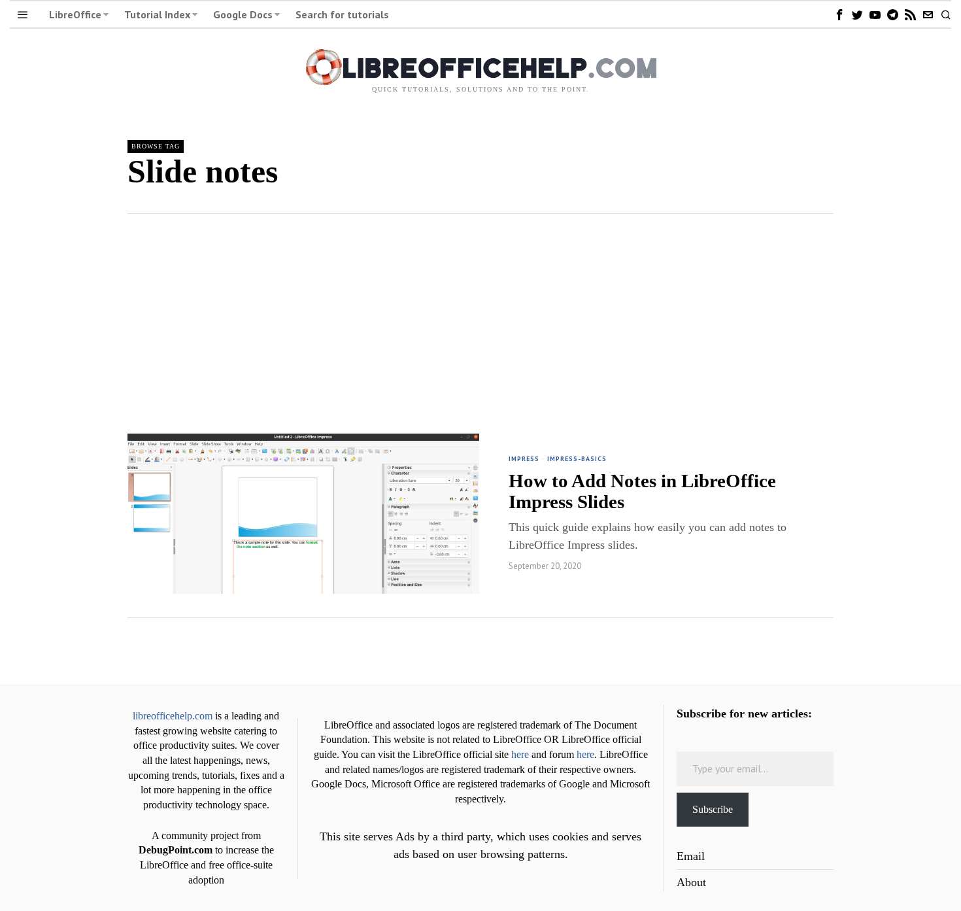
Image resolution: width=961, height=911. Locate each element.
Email (691, 856)
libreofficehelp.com (172, 716)
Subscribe (712, 809)
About (691, 882)
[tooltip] (839, 14)
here (520, 755)
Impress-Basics (577, 459)
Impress (524, 459)
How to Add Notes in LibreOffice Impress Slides (642, 491)
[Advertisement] (480, 312)
